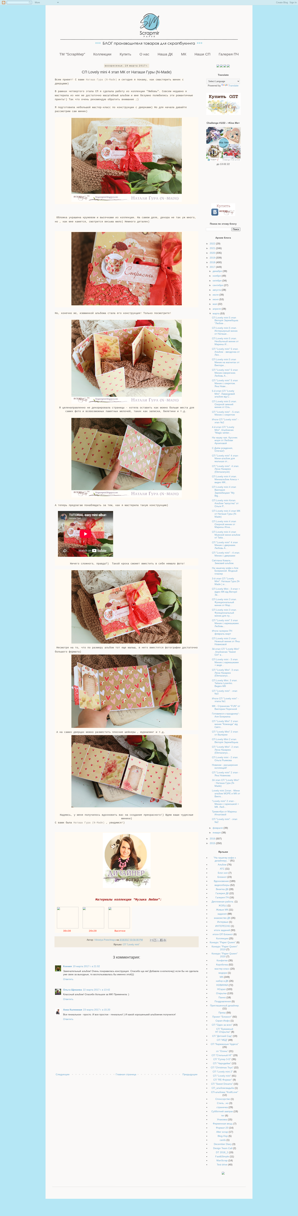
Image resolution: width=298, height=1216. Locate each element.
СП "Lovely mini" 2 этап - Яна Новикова (225, 774)
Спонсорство (222, 1099)
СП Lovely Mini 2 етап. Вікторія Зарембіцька (225, 741)
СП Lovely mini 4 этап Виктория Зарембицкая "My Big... (224, 491)
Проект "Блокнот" (222, 1016)
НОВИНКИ (222, 985)
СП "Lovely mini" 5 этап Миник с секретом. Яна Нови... (225, 383)
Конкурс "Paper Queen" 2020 (225, 955)
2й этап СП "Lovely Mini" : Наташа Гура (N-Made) (225, 783)
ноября (217, 275)
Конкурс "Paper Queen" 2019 (225, 948)
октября (217, 280)
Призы (222, 1012)
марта (216, 313)
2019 (213, 257)
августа (217, 289)
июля (216, 294)
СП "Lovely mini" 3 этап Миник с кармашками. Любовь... (225, 623)
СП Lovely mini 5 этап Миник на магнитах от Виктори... (225, 362)
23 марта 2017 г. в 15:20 (96, 1009)
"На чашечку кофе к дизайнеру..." (224, 859)
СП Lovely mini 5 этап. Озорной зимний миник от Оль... (224, 404)
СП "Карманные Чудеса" (225, 1044)
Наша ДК (165, 54)
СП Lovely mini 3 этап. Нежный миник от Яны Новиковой (226, 641)
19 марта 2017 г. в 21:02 (86, 966)
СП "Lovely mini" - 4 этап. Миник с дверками (226, 554)
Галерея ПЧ (229, 54)
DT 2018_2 (222, 1152)
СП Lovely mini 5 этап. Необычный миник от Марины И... (225, 341)
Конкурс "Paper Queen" (223, 942)
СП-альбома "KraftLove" (224, 1092)
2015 (213, 843)
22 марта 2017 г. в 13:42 (96, 989)
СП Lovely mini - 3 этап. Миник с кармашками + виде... (225, 662)
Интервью (222, 921)
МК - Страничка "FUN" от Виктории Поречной (226, 707)
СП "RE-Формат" (222, 1079)
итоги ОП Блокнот (223, 934)
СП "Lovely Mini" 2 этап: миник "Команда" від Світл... (225, 724)
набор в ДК (222, 981)
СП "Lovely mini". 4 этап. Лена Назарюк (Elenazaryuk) (225, 469)
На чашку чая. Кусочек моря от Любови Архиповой (224, 440)
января (217, 832)
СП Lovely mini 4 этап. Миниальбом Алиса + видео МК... (225, 479)
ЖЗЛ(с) (223, 905)
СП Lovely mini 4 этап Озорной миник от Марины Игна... (224, 524)
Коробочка (222, 964)
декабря (218, 271)
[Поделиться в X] (158, 940)
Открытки (221, 993)
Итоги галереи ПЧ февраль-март (222, 632)
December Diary (223, 1144)
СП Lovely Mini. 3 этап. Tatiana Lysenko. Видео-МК (224, 683)
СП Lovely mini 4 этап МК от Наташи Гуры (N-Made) (226, 513)
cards (223, 1140)
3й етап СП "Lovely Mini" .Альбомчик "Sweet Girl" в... (225, 652)
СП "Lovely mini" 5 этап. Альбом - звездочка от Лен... (226, 352)
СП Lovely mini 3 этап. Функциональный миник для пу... (224, 612)
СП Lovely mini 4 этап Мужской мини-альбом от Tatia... (226, 534)
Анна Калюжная (72, 1009)
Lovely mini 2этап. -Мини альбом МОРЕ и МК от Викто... (226, 793)
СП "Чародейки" (222, 1063)
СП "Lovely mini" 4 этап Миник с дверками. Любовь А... (225, 545)
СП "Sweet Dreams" (222, 1083)
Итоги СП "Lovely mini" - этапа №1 (225, 700)
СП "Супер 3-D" (222, 1059)
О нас (144, 54)
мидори (222, 972)
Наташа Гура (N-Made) (101, 79)
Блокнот (222, 877)
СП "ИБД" (222, 1040)
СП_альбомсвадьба (223, 1088)
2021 (213, 248)
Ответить (68, 979)
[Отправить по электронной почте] (151, 940)
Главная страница (126, 1074)
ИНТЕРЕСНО (222, 926)
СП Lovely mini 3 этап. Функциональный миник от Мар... (224, 602)
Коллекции (102, 54)
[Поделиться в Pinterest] (164, 940)
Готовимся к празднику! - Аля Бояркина (226, 715)
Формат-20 (222, 1127)
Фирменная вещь (223, 1123)
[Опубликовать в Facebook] (161, 940)
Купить (125, 54)
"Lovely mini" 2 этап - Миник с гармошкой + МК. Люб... (225, 804)
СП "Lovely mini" (131, 944)
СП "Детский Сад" (222, 1036)
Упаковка (222, 1119)
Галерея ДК (222, 893)
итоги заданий (222, 930)
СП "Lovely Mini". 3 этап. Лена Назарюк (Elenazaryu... (225, 672)
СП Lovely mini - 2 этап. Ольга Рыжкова (225, 759)
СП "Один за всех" (222, 1024)
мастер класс (222, 968)
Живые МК (222, 909)
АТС (222, 868)
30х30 (67, 931)
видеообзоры (222, 885)
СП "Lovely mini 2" (223, 1071)
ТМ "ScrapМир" (72, 54)
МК (183, 54)
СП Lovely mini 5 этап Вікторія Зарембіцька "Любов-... (225, 320)
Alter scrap (222, 1131)
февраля (218, 828)
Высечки (121, 931)
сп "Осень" (222, 1051)
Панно (222, 997)
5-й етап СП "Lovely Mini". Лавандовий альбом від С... (223, 393)
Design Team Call (222, 1148)
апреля (217, 308)
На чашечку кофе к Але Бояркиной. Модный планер (225, 571)
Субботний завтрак (222, 1111)
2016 (213, 838)
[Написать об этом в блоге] (155, 940)
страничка (222, 1107)
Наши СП (202, 54)
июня (216, 299)
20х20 (93, 931)
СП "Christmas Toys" (222, 1067)
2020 (213, 252)
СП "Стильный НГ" (222, 1055)
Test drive (222, 1164)
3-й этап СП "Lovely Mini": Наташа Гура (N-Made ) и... (226, 581)
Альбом (222, 864)
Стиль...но (223, 1103)
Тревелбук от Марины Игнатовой (224, 813)
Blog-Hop (223, 1136)
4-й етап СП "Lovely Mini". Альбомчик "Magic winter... (223, 430)
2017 (213, 267)
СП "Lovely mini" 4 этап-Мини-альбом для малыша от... (225, 458)
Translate (233, 85)
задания (222, 913)
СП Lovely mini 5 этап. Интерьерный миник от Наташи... (224, 331)
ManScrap (222, 1160)
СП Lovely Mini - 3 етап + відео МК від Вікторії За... (226, 591)
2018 (213, 262)
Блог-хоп (223, 872)
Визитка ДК (222, 889)
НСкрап (221, 989)
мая (215, 304)
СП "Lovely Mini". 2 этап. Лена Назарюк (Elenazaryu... (225, 749)
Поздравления (223, 1001)
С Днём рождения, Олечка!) (222, 449)
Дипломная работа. (223, 901)
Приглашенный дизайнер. (224, 1005)
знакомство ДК (222, 918)
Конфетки (222, 960)
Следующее (62, 1074)
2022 (213, 243)
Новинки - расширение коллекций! (225, 766)
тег (222, 1115)
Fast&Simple (222, 1156)
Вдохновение (221, 881)
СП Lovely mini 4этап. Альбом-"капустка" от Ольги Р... (225, 503)
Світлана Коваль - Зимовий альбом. (223, 562)
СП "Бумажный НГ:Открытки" (224, 1030)
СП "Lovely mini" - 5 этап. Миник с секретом (226, 413)
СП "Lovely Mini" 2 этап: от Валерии (225, 733)
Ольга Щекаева (72, 989)
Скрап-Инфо (223, 1020)
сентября (218, 285)
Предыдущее (189, 1074)
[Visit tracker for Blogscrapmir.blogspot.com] (223, 1173)
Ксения (67, 966)
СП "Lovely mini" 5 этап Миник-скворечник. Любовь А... (225, 373)
